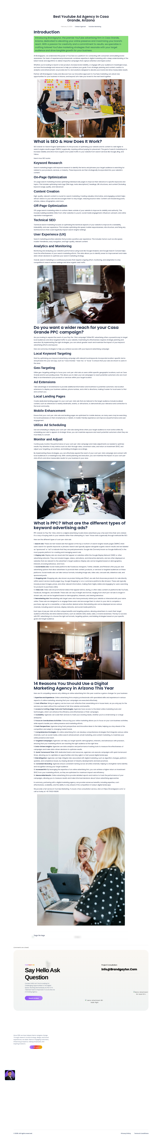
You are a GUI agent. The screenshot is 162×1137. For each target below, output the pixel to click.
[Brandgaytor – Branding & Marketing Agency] (21, 6)
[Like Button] (123, 935)
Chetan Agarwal (80, 27)
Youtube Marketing (95, 27)
